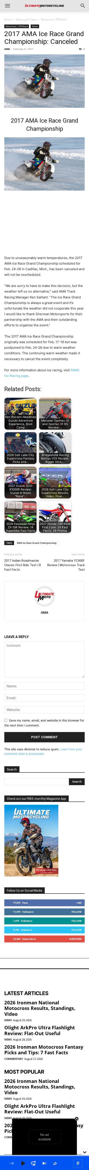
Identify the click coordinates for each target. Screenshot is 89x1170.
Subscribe (75, 938)
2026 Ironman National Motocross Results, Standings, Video (39, 1008)
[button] (7, 6)
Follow (77, 911)
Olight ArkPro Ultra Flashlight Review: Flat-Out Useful (39, 1030)
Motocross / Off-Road (54, 19)
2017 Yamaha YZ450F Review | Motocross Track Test (66, 565)
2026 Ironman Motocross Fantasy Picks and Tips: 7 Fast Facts (43, 1050)
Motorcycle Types (26, 19)
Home (8, 19)
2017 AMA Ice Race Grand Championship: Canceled (44, 38)
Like (79, 902)
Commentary (13, 1059)
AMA (7, 49)
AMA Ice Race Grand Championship (37, 542)
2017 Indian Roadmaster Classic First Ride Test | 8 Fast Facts (22, 565)
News (35, 26)
